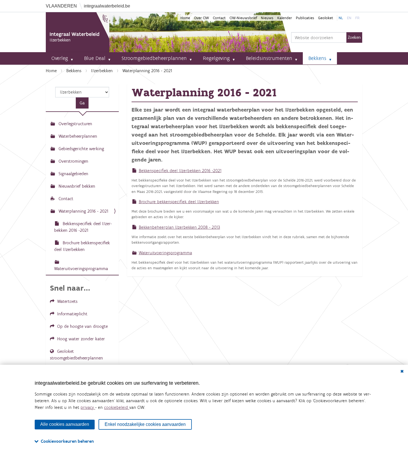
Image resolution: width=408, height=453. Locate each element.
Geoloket (325, 18)
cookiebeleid (116, 407)
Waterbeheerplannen (77, 136)
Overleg (59, 58)
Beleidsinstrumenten (269, 58)
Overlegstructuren (74, 123)
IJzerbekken (102, 70)
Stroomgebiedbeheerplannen (154, 58)
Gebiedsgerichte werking (80, 148)
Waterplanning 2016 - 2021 (82, 211)
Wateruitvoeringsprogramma (165, 252)
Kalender (284, 18)
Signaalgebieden (72, 173)
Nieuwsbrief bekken (76, 186)
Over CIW (201, 18)
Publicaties (305, 18)
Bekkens (317, 58)
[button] (74, 58)
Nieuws (267, 18)
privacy (87, 407)
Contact (219, 18)
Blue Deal (94, 58)
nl (341, 18)
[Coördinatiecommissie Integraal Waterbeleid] (77, 32)
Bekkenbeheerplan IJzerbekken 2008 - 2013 (179, 227)
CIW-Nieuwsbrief (243, 18)
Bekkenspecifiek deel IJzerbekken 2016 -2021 (180, 170)
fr (357, 18)
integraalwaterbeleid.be (107, 6)
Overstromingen (72, 161)
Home (185, 18)
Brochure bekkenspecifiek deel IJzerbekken (179, 201)
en (349, 18)
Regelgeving (216, 58)
